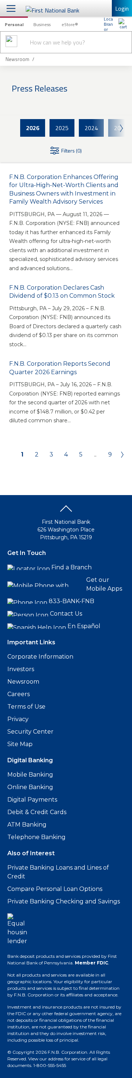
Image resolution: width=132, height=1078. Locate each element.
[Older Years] (108, 127)
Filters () (71, 150)
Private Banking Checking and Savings (63, 901)
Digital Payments (32, 799)
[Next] (120, 454)
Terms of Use (26, 706)
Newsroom (23, 681)
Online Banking (30, 787)
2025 (62, 127)
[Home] (122, 24)
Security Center (30, 731)
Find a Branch (71, 567)
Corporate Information (40, 656)
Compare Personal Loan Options (54, 888)
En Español (83, 626)
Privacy (18, 719)
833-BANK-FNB (71, 601)
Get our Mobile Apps (104, 584)
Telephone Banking (36, 837)
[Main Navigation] (11, 8)
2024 (91, 127)
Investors (20, 669)
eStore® (70, 24)
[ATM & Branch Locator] (108, 24)
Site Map (20, 744)
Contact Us (66, 613)
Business (42, 24)
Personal (14, 24)
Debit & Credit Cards (36, 812)
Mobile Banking (30, 774)
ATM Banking (27, 824)
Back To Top (66, 511)
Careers (18, 694)
